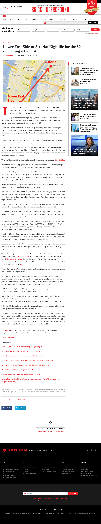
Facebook (8, 6)
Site (20, 264)
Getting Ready (46, 469)
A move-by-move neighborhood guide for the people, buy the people (26, 365)
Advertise (64, 19)
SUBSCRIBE (93, 23)
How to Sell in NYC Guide (49, 471)
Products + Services (86, 473)
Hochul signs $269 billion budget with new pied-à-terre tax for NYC (88, 116)
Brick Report (76, 19)
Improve (35, 19)
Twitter (11, 6)
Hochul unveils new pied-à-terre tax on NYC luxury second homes (84, 151)
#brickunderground (57, 431)
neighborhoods (11, 399)
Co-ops (5, 473)
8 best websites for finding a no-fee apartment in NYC (21, 374)
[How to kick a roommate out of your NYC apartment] (75, 82)
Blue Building (60, 160)
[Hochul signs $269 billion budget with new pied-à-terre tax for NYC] (75, 117)
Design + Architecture (87, 471)
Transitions (7, 42)
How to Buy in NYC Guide (9, 477)
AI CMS (93, 513)
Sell (19, 19)
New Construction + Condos (11, 469)
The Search (25, 471)
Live (26, 19)
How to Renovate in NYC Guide (89, 475)
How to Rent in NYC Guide (29, 473)
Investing (5, 467)
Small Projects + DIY (86, 467)
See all (4, 337)
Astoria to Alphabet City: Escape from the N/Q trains (20, 351)
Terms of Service (49, 513)
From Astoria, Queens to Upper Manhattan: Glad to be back (22, 356)
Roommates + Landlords (29, 467)
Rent (12, 19)
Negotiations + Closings (48, 467)
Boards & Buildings (49, 19)
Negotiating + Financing (9, 475)
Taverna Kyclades (22, 256)
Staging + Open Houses (48, 465)
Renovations (84, 469)
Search (95, 30)
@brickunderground (44, 431)
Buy (4, 19)
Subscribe (73, 493)
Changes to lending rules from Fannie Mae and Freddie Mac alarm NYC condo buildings (88, 128)
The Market (6, 465)
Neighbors (64, 465)
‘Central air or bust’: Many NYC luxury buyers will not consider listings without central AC (89, 71)
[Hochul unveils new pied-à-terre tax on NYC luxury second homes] (84, 145)
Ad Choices (61, 513)
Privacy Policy (37, 513)
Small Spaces (85, 465)
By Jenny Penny (8, 55)
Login (69, 513)
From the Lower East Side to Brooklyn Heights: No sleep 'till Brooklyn (27, 360)
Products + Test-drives (68, 471)
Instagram (14, 6)
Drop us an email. (53, 333)
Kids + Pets (64, 467)
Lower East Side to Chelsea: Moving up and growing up (21, 347)
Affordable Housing (8, 471)
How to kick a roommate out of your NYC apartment (88, 81)
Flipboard (19, 6)
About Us (88, 19)
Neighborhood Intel (67, 469)
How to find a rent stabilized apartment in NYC (18, 370)
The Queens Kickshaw (14, 259)
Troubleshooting (66, 473)
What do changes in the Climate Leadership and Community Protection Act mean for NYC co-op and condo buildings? (84, 103)
